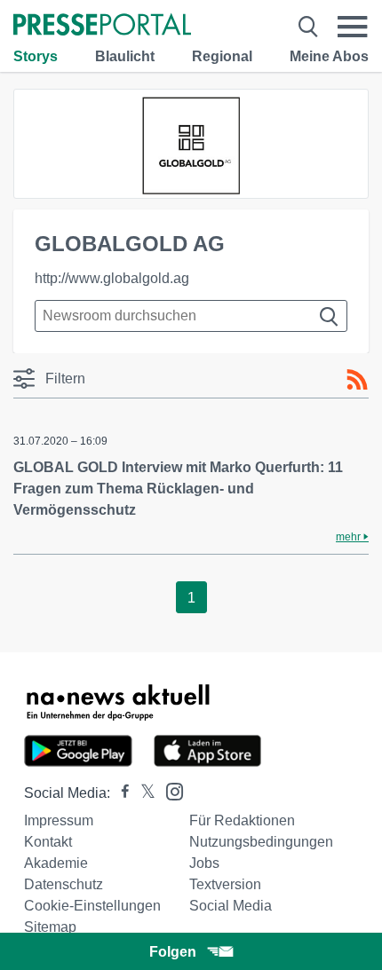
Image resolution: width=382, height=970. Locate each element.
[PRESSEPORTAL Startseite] (102, 26)
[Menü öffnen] (353, 26)
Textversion (225, 884)
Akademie (56, 863)
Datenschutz (63, 884)
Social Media (230, 905)
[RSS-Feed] (357, 380)
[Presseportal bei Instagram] (169, 790)
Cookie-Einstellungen (92, 905)
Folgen (172, 951)
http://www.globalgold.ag (112, 278)
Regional (222, 56)
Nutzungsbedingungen (261, 841)
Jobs (204, 863)
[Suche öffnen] (308, 26)
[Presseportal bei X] (142, 792)
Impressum (58, 820)
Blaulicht (125, 56)
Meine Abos (329, 56)
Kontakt (48, 841)
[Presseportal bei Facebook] (120, 792)
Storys (35, 56)
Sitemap (50, 927)
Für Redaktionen (242, 820)
